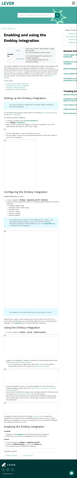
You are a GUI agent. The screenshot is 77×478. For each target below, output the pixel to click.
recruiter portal (38, 416)
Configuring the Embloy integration (17, 85)
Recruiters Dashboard (31, 120)
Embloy (41, 364)
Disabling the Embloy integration (17, 89)
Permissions (20, 59)
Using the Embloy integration (15, 87)
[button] (71, 473)
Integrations (21, 122)
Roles (18, 50)
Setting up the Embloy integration (17, 83)
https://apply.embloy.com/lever (21, 362)
